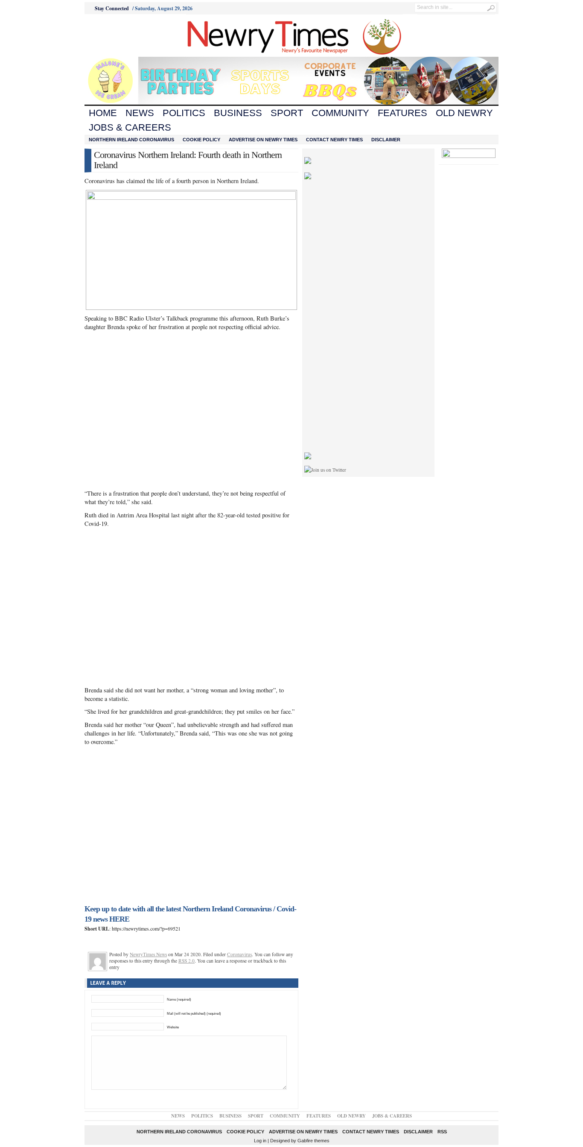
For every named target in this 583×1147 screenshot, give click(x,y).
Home (103, 113)
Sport (287, 113)
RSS (442, 1131)
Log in (260, 1140)
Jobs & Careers (130, 127)
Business (238, 113)
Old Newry (464, 113)
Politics (184, 113)
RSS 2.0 (186, 960)
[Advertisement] (132, 35)
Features (402, 113)
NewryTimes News (148, 954)
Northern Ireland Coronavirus (131, 139)
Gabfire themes (313, 1140)
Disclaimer (385, 139)
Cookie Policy (201, 139)
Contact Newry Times (334, 139)
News (139, 113)
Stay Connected (112, 8)
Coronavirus (239, 954)
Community (340, 113)
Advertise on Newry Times (263, 139)
